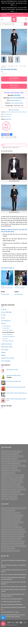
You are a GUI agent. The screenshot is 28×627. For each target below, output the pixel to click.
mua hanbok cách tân (15, 520)
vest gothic (4, 477)
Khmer (21, 456)
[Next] (24, 42)
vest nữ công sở (21, 529)
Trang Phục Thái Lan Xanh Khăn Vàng (9, 468)
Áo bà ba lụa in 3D (11, 487)
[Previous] (3, 42)
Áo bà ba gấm (17, 484)
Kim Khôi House (7, 116)
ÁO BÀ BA (3, 309)
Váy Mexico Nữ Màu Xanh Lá (7, 484)
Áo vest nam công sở (7, 330)
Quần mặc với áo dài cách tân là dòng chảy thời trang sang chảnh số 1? (13, 595)
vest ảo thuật (20, 482)
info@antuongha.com (15, 100)
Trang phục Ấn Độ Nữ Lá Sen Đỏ (8, 472)
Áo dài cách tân (13, 489)
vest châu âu (21, 475)
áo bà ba (9, 534)
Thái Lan (3, 463)
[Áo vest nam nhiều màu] (21, 277)
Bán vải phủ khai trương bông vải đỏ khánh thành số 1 (13, 608)
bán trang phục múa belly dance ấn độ (9, 508)
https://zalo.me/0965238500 (17, 98)
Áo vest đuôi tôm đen (7, 114)
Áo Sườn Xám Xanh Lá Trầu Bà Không (9, 494)
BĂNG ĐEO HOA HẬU (6, 344)
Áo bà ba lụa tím (20, 487)
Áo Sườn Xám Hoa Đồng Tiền (14, 491)
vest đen (20, 479)
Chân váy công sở (5, 517)
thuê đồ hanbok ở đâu (16, 527)
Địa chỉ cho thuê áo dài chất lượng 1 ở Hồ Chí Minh (13, 586)
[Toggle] (26, 309)
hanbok (11, 517)
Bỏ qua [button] (15, 5)
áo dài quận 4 (21, 536)
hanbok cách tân (18, 517)
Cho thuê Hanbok (22, 508)
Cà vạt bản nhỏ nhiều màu (8, 336)
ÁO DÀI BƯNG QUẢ (6, 320)
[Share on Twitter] (7, 137)
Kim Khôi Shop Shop (6, 520)
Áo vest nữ (23, 531)
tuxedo (15, 475)
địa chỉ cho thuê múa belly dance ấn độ (15, 543)
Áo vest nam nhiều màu (22, 111)
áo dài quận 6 (11, 538)
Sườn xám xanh (23, 460)
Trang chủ (3, 66)
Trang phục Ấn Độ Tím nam (7, 475)
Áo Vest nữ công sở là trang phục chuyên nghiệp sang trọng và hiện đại (13, 578)
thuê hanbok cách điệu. (6, 527)
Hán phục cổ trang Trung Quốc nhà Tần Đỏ (10, 456)
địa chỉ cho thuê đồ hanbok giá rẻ (19, 546)
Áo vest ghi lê (5, 328)
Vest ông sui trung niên (7, 340)
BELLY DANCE (4, 349)
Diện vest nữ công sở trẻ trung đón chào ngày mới (13, 574)
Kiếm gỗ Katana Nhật (6, 460)
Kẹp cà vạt (4, 338)
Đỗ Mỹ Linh (4, 543)
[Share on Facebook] (5, 137)
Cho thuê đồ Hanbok (6, 515)
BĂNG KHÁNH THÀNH (6, 347)
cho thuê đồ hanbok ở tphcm (17, 515)
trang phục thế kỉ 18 (6, 470)
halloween (19, 451)
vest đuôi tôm (13, 482)
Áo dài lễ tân (4, 491)
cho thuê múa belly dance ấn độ (8, 510)
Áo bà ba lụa (4, 487)
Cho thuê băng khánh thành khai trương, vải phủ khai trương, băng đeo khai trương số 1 (13, 615)
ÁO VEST (16, 66)
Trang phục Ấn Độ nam (15, 470)
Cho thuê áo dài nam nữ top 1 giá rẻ (10, 612)
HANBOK (3, 352)
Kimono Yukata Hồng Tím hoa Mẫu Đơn (10, 458)
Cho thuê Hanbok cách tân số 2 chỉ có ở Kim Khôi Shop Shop (13, 583)
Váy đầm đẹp (4, 531)
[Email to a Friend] (10, 137)
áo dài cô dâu (4, 536)
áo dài (14, 534)
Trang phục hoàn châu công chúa (18, 465)
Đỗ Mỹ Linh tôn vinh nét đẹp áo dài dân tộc (12, 599)
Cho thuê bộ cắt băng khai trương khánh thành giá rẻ (13, 561)
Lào (18, 460)
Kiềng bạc (13, 460)
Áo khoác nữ (10, 531)
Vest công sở (13, 529)
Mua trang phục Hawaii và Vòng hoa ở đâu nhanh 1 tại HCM (13, 590)
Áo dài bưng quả (5, 489)
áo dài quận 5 (4, 538)
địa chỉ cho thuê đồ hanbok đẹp (8, 548)
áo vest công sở (11, 541)
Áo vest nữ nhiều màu (7, 334)
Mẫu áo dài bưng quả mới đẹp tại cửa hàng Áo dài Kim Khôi (13, 566)
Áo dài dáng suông (21, 489)
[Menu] (2, 19)
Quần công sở (15, 524)
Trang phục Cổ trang (6, 465)
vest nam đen (4, 479)
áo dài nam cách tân (13, 536)
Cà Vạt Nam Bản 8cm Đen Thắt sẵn (9, 451)
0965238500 (17, 95)
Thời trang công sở (5, 529)
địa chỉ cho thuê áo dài (6, 546)
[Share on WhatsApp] (2, 137)
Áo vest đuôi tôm (13, 111)
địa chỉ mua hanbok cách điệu (8, 550)
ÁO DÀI (3, 318)
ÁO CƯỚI (3, 315)
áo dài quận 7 (18, 538)
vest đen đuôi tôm (5, 482)
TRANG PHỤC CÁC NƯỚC (7, 358)
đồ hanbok (17, 550)
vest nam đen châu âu (12, 479)
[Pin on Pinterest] (13, 137)
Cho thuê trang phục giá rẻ (7, 512)
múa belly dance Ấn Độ (6, 524)
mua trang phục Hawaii (18, 522)
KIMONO (3, 355)
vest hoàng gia (10, 477)
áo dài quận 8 (4, 541)
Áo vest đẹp (4, 534)
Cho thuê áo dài (17, 512)
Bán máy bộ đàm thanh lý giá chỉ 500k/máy (12, 604)
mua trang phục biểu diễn (7, 522)
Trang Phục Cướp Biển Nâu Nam (13, 463)
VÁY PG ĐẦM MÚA (5, 361)
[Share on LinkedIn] (15, 137)
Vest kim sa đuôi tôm (19, 477)
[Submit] (25, 24)
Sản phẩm (10, 66)
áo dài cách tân (20, 534)
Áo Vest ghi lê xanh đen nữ (6, 287)
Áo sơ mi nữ (17, 531)
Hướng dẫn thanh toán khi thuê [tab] (10, 147)
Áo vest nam (4, 496)
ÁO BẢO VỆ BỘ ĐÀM (6, 312)
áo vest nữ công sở (20, 541)
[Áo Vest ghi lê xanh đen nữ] (7, 277)
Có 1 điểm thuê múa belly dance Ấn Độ (10, 601)
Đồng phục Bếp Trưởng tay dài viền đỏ (9, 498)
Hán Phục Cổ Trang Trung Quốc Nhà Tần (10, 453)
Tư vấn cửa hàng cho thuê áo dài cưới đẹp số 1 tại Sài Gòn (13, 570)
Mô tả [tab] (3, 145)
